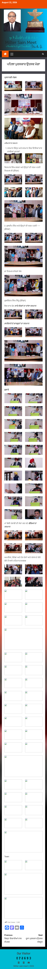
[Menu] (11, 54)
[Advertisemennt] (24, 42)
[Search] (42, 54)
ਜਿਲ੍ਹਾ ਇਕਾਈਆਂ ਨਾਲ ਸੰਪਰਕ (13, 938)
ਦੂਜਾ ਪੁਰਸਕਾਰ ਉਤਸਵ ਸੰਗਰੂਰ (34, 938)
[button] (11, 54)
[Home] (5, 54)
